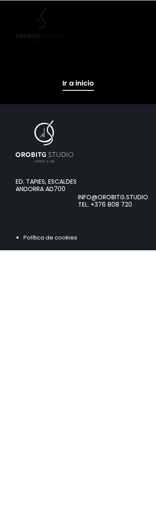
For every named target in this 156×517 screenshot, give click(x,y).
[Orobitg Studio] (39, 25)
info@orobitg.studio (113, 197)
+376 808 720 (111, 204)
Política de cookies (50, 237)
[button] (136, 25)
